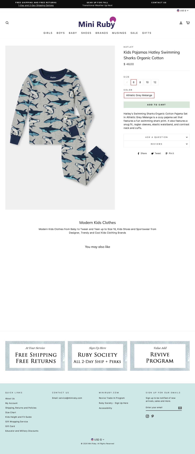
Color (128, 90)
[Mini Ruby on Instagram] (147, 416)
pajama (168, 117)
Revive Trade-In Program (112, 398)
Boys (61, 33)
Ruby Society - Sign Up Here (113, 403)
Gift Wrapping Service (16, 421)
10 (147, 82)
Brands (102, 33)
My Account (11, 403)
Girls (48, 33)
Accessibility (105, 408)
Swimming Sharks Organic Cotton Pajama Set (160, 113)
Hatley (129, 47)
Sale (134, 33)
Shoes (86, 33)
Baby (73, 33)
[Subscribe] (180, 407)
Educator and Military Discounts (21, 431)
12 (155, 82)
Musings (119, 33)
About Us (10, 398)
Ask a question (156, 137)
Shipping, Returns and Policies (20, 408)
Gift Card (10, 426)
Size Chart (10, 412)
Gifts (146, 33)
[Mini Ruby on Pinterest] (152, 416)
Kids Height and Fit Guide (18, 417)
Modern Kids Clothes (51, 229)
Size (127, 77)
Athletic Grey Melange (139, 95)
